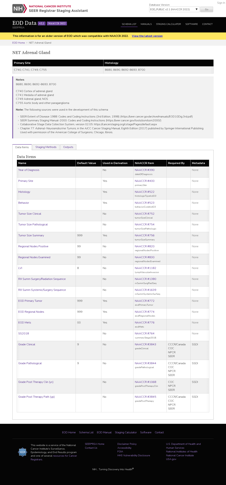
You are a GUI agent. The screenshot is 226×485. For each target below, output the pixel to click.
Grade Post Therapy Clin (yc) (35, 382)
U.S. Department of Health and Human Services (183, 446)
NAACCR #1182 (145, 268)
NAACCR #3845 (145, 397)
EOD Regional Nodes (31, 312)
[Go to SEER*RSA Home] (52, 8)
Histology (24, 192)
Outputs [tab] (68, 147)
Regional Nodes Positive (33, 246)
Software (191, 24)
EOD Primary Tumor (30, 301)
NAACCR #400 (144, 181)
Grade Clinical (26, 344)
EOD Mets (24, 323)
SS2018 (23, 333)
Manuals (146, 24)
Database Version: (159, 5)
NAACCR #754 (144, 224)
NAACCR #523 (144, 203)
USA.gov (171, 459)
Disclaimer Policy (126, 444)
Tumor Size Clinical (29, 214)
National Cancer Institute (180, 455)
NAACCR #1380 (145, 279)
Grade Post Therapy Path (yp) (36, 397)
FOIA (120, 451)
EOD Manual (104, 432)
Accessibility (124, 448)
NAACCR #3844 (145, 363)
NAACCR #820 (144, 246)
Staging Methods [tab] (45, 147)
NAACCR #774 (144, 312)
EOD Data (39, 23)
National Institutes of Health (181, 451)
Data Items (26, 156)
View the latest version (147, 36)
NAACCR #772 (144, 301)
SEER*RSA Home (94, 444)
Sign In (221, 3)
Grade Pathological (30, 363)
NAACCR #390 (144, 170)
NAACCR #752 (144, 214)
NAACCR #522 (144, 192)
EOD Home (18, 42)
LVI (20, 268)
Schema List (129, 24)
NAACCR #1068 (145, 382)
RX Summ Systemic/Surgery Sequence (42, 290)
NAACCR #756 (144, 235)
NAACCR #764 (144, 333)
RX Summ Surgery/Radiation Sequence (42, 279)
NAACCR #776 (144, 323)
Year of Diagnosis (28, 170)
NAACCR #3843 (145, 344)
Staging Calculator (168, 24)
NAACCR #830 (144, 257)
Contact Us (91, 448)
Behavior (23, 203)
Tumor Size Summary (31, 235)
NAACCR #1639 (145, 290)
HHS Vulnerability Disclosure (133, 455)
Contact (207, 24)
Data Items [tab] (22, 147)
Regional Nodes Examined (34, 257)
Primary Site (25, 181)
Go (206, 9)
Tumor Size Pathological (33, 224)
